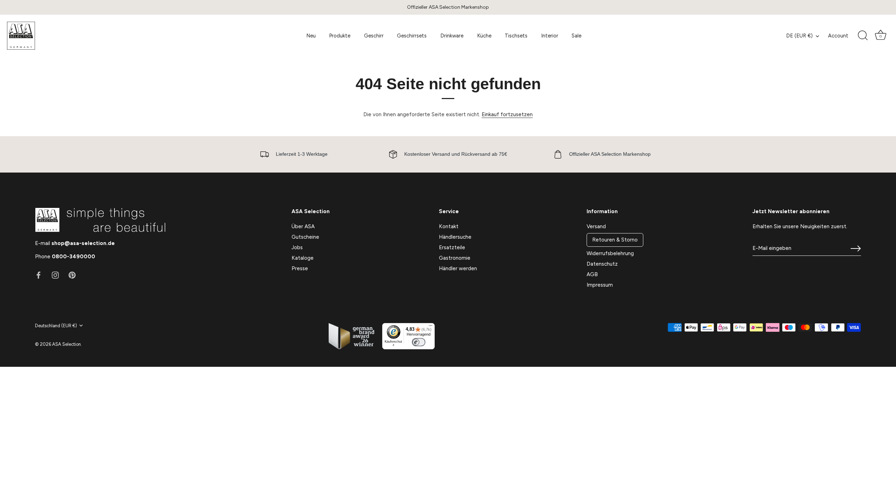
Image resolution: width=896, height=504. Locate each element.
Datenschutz (602, 264)
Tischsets (516, 36)
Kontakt (448, 226)
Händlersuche (455, 237)
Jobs (297, 247)
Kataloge (303, 258)
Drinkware (451, 36)
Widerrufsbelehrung (610, 253)
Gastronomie (454, 258)
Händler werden (458, 268)
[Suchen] (862, 35)
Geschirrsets (412, 36)
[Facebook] (38, 275)
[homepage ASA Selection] (57, 36)
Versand (596, 226)
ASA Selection (66, 344)
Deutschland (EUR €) (56, 325)
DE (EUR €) (799, 36)
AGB (592, 274)
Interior (549, 36)
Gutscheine (305, 237)
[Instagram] (55, 275)
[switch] (418, 342)
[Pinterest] (72, 275)
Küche (484, 36)
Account (838, 36)
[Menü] (430, 327)
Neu (311, 36)
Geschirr (374, 36)
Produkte (339, 36)
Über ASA (303, 226)
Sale (576, 36)
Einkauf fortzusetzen (507, 114)
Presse (300, 268)
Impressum (600, 285)
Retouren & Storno (615, 240)
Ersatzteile (452, 247)
